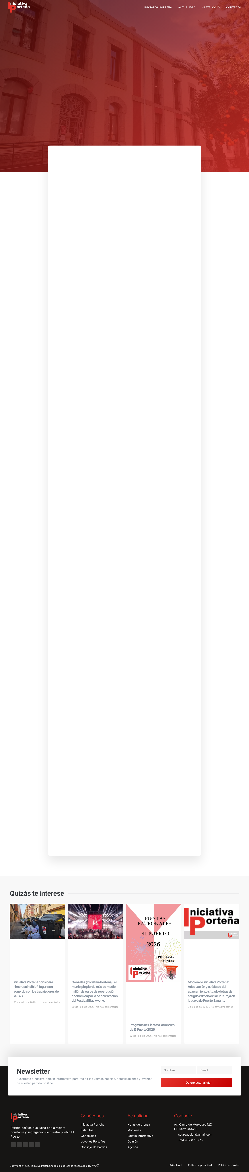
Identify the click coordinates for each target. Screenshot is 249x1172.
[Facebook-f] (13, 1144)
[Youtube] (31, 1144)
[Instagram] (19, 1144)
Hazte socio (211, 7)
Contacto (233, 7)
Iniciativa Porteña (158, 7)
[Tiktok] (37, 1144)
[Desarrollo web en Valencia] (95, 1165)
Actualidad (186, 7)
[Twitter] (25, 1144)
